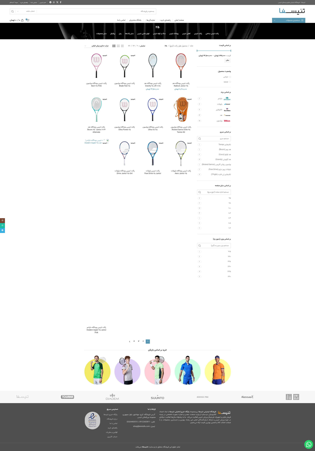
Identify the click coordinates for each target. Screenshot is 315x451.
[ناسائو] (247, 397)
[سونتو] (157, 397)
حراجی (225, 76)
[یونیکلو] (292, 397)
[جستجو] (12, 11)
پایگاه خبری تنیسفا (110, 414)
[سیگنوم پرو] (202, 397)
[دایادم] (112, 397)
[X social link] (57, 2)
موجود (226, 81)
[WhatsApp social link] (53, 2)
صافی (227, 60)
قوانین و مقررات (111, 432)
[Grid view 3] (118, 46)
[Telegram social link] (50, 2)
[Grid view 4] (113, 46)
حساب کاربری (112, 436)
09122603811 (144, 421)
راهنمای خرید (112, 427)
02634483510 (132, 421)
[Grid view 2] (122, 46)
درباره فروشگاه (112, 419)
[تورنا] (67, 397)
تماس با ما (113, 423)
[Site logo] (292, 11)
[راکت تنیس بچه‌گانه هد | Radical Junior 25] (181, 66)
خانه (191, 46)
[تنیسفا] (22, 397)
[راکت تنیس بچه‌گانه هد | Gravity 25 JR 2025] (153, 66)
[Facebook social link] (60, 2)
